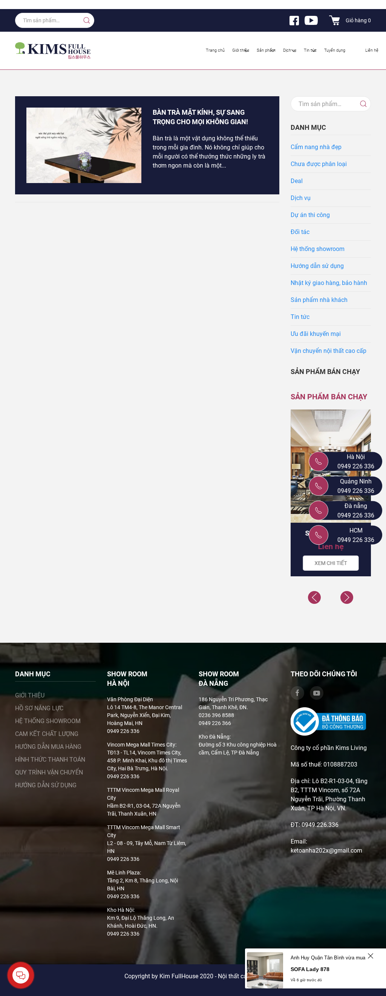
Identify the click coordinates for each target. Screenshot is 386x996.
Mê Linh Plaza (123, 873)
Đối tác (300, 232)
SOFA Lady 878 (310, 969)
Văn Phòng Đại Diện (130, 699)
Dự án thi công (310, 215)
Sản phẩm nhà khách (319, 299)
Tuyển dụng (334, 50)
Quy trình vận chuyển (49, 772)
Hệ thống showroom (318, 248)
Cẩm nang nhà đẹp (316, 147)
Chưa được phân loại (319, 164)
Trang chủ (215, 50)
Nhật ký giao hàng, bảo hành (329, 282)
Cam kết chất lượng (46, 733)
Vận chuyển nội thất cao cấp (328, 350)
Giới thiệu (240, 50)
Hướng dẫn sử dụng (317, 265)
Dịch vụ (289, 50)
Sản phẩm (266, 50)
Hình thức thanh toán (50, 759)
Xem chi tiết (330, 563)
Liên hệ (371, 50)
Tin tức (310, 50)
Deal (297, 181)
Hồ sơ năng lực (39, 708)
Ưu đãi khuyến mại (316, 333)
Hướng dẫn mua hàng (48, 746)
